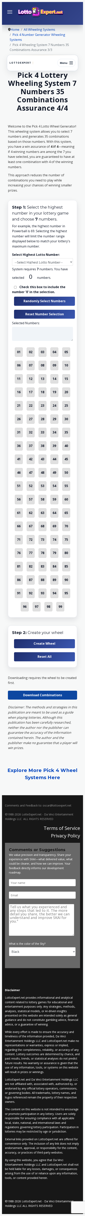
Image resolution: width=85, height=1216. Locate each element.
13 (42, 379)
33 (42, 432)
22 (30, 405)
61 (19, 513)
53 (42, 486)
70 (66, 526)
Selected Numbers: (26, 323)
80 (66, 553)
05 (66, 352)
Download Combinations (42, 695)
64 (54, 513)
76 (19, 553)
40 (66, 446)
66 (19, 526)
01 (19, 352)
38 (42, 446)
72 (30, 539)
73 (42, 539)
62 (30, 513)
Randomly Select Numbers (44, 301)
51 (19, 486)
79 (54, 553)
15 (66, 379)
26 (19, 419)
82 (30, 566)
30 (66, 419)
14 (54, 379)
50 (66, 472)
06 (19, 365)
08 (42, 365)
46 (19, 472)
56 (19, 499)
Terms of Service (62, 828)
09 (54, 365)
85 (66, 566)
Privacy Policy (65, 835)
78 (42, 553)
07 (30, 365)
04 (54, 352)
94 (54, 593)
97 (36, 606)
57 (30, 499)
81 (19, 566)
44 (54, 459)
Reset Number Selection (44, 314)
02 (30, 352)
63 (42, 513)
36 (19, 446)
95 (66, 593)
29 (54, 419)
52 (30, 486)
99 (60, 606)
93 (42, 593)
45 (66, 459)
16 (19, 392)
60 (66, 499)
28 (42, 419)
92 (30, 593)
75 (66, 539)
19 (54, 392)
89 (54, 580)
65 (66, 513)
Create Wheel (44, 643)
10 (66, 365)
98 (48, 606)
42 (30, 459)
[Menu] (9, 12)
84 (54, 566)
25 (66, 405)
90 (66, 580)
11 (19, 379)
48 (42, 472)
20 (66, 392)
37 (30, 446)
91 (19, 593)
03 (42, 352)
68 (42, 526)
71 (19, 539)
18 (42, 392)
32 (30, 432)
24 (54, 405)
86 (19, 580)
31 (19, 432)
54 (54, 486)
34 (54, 432)
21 (19, 405)
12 (30, 379)
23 (42, 405)
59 (54, 499)
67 (30, 526)
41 (19, 459)
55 (66, 486)
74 (54, 539)
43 (42, 459)
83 (42, 566)
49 (54, 472)
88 (42, 580)
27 (30, 419)
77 (30, 553)
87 (30, 580)
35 (66, 432)
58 (42, 499)
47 (30, 472)
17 (30, 392)
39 (54, 446)
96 (24, 606)
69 (54, 526)
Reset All (45, 656)
